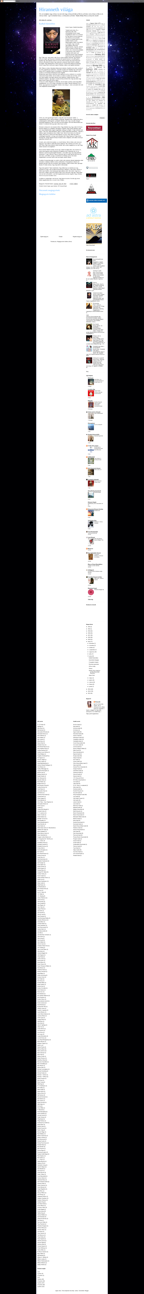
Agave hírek (94, 23)
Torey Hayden (40, 1238)
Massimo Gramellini (42, 1061)
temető (95, 92)
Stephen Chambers (42, 1198)
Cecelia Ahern (40, 796)
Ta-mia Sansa (40, 1211)
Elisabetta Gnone (41, 842)
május (90, 678)
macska (101, 73)
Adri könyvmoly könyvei (94, 468)
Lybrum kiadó (76, 802)
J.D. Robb (39, 894)
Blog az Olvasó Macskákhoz (95, 564)
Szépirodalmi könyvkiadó (79, 844)
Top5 (100, 38)
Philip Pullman (40, 1120)
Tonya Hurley (40, 1237)
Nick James (40, 1100)
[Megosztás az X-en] (73, 184)
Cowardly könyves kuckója (95, 577)
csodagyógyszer (89, 46)
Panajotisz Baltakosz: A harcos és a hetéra (98, 556)
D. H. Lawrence (41, 813)
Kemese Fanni (40, 977)
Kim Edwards (40, 993)
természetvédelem (101, 93)
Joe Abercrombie (41, 931)
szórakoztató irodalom (90, 90)
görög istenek (98, 59)
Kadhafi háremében (97, 293)
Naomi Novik (40, 1091)
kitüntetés (100, 69)
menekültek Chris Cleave (96, 77)
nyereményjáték (90, 81)
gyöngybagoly (89, 59)
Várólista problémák (92, 533)
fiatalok (87, 56)
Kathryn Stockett (41, 971)
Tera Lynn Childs (41, 1222)
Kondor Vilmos (40, 999)
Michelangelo (93, 32)
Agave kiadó (76, 732)
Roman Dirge (40, 1150)
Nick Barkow (40, 1098)
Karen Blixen (40, 962)
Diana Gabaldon (41, 831)
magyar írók (96, 75)
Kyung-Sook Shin (41, 1006)
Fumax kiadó (76, 761)
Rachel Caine (40, 1126)
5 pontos (39, 1286)
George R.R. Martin (42, 872)
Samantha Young (41, 1165)
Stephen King (40, 1202)
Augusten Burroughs (42, 770)
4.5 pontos (39, 1284)
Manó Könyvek (76, 811)
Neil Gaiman (40, 1095)
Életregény (101, 105)
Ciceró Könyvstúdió (78, 743)
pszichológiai (98, 83)
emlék (87, 52)
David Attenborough (42, 822)
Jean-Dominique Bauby (43, 918)
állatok (87, 106)
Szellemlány (89, 37)
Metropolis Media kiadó (78, 816)
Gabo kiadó (76, 765)
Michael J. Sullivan (42, 1076)
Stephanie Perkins (41, 1196)
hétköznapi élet (101, 63)
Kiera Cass (40, 991)
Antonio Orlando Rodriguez (43, 765)
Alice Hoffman (40, 735)
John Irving (40, 938)
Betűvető (90, 400)
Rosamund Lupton (41, 1152)
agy (90, 40)
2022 (89, 629)
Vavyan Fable (40, 1242)
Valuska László (41, 1240)
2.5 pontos (39, 1275)
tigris (89, 95)
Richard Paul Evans (42, 1143)
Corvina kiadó (76, 746)
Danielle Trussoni (41, 818)
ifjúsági (95, 65)
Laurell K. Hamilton (42, 1010)
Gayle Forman (40, 866)
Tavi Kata (39, 1220)
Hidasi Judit (40, 883)
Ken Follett (40, 979)
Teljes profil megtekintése (92, 713)
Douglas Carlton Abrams (43, 837)
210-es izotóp (92, 666)
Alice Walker (40, 737)
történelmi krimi (90, 99)
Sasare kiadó (76, 840)
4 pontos (39, 1282)
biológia (101, 41)
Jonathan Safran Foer (42, 945)
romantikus (98, 84)
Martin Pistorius (41, 1058)
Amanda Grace (41, 744)
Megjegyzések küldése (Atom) (64, 241)
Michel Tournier (41, 1078)
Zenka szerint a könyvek (94, 412)
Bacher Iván (40, 772)
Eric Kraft (39, 851)
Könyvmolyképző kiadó (78, 794)
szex (102, 89)
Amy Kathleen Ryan (42, 748)
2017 (89, 635)
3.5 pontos (39, 1281)
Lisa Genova (40, 1030)
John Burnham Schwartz (43, 934)
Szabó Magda (40, 1209)
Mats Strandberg (41, 1063)
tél (88, 97)
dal (95, 46)
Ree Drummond (41, 1139)
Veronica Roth (40, 1244)
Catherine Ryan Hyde (42, 794)
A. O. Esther (40, 724)
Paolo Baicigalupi (41, 1111)
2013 (89, 689)
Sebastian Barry (41, 1179)
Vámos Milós (40, 1250)
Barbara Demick (41, 774)
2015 (89, 639)
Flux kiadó (75, 759)
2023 (89, 626)
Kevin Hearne (40, 990)
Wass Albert (40, 1253)
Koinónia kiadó (76, 789)
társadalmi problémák (101, 95)
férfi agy (92, 56)
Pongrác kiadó (76, 839)
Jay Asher (39, 910)
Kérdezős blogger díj (99, 589)
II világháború (100, 28)
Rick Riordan (40, 1146)
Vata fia (95, 282)
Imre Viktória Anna (41, 888)
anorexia (101, 40)
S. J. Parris (40, 1159)
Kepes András (40, 984)
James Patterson (41, 897)
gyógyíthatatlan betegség (99, 57)
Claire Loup (40, 805)
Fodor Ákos (40, 857)
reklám (103, 83)
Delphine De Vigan (41, 829)
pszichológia (89, 83)
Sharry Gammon (41, 1185)
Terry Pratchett (41, 1224)
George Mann (40, 870)
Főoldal (60, 236)
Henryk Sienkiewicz (42, 881)
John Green (40, 936)
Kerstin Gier (40, 986)
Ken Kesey (40, 980)
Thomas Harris (94, 38)
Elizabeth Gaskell (41, 844)
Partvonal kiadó (77, 835)
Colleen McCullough (42, 809)
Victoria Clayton (41, 1246)
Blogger (86, 1290)
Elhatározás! (97, 510)
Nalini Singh (40, 1089)
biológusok (88, 43)
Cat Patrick (40, 792)
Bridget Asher (40, 783)
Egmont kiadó (76, 754)
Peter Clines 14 (97, 469)
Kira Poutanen (40, 997)
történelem (96, 97)
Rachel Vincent (41, 1128)
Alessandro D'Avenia (42, 732)
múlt (98, 80)
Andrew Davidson (41, 750)
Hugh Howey (40, 885)
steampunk (98, 87)
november (91, 645)
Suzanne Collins (41, 1207)
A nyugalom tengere (93, 662)
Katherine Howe (41, 969)
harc (102, 60)
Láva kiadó (75, 803)
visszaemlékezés (90, 103)
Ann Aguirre (40, 757)
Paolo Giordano (41, 1113)
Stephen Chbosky (41, 1200)
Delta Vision (76, 750)
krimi (87, 71)
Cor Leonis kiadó (77, 744)
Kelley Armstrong (41, 975)
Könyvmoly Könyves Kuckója (95, 509)
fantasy (98, 54)
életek (97, 106)
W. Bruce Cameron (41, 1251)
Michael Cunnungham (42, 1069)
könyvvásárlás (100, 72)
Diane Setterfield (41, 835)
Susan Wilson (40, 1205)
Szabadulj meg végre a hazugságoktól (98, 347)
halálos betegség (96, 60)
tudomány (93, 95)
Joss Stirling (40, 947)
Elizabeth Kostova (41, 846)
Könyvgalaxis (91, 423)
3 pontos (39, 1279)
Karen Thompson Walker (43, 966)
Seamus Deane (41, 1178)
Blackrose (90, 548)
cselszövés (101, 44)
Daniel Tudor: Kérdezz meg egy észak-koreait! (98, 392)
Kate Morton (40, 967)
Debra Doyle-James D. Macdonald (45, 827)
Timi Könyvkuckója (93, 531)
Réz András (40, 1157)
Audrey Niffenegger (42, 768)
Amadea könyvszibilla (93, 434)
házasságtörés (93, 63)
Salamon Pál (40, 1163)
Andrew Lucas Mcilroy (42, 752)
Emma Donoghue (41, 850)
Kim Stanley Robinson (42, 995)
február (91, 684)
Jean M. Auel (40, 914)
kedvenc (89, 69)
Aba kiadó (75, 726)
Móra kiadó (76, 820)
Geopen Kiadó (76, 768)
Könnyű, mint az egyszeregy (97, 336)
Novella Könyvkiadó (78, 822)
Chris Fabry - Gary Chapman (44, 802)
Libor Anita (39, 1023)
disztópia (89, 48)
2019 (89, 631)
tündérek (98, 99)
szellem (89, 89)
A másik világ (91, 389)
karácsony (99, 67)
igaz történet (54, 186)
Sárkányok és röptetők (98, 358)
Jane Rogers (40, 905)
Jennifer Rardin (41, 923)
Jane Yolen (40, 907)
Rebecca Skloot (41, 1137)
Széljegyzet (91, 570)
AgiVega (39, 726)
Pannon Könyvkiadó (78, 829)
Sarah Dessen (40, 1172)
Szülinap (88, 38)
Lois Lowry (40, 1034)
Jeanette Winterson (42, 920)
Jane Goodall (40, 903)
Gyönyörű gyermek (98, 435)
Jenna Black (40, 921)
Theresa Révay (41, 1227)
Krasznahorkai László (42, 1001)
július (90, 654)
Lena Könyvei (91, 537)
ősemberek (88, 109)
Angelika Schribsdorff (42, 755)
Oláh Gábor (40, 1104)
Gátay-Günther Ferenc (42, 877)
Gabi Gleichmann (41, 859)
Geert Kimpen (40, 868)
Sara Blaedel (40, 1168)
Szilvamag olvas (92, 520)
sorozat (92, 87)
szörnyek (103, 90)
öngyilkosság (91, 108)
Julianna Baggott (41, 953)
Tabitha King (40, 1213)
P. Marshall (40, 1109)
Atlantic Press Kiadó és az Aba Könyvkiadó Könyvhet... (94, 672)
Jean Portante (40, 916)
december (91, 643)
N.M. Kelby (40, 1087)
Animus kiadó (76, 735)
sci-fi (100, 86)
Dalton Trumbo (40, 814)
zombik (94, 105)
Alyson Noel (40, 743)
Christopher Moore (41, 803)
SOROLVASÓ (91, 457)
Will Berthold (40, 1255)
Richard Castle (40, 1141)
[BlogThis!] (72, 184)
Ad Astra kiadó (76, 728)
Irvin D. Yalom (40, 892)
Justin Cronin (40, 958)
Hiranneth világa (56, 9)
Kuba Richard (40, 1004)
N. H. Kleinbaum (41, 1085)
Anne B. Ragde (41, 759)
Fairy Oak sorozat (98, 26)
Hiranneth (97, 702)
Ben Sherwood (40, 778)
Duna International (77, 752)
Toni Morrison (40, 1235)
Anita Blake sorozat (90, 24)
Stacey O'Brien (41, 1192)
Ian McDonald (40, 886)
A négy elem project (93, 445)
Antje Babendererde (42, 763)
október (91, 647)
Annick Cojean (46, 186)
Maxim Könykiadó (77, 813)
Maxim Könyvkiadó (77, 814)
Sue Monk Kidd (41, 1203)
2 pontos (39, 1273)
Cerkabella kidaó (77, 741)
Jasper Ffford (40, 908)
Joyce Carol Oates (41, 949)
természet (100, 92)
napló (102, 80)
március (91, 682)
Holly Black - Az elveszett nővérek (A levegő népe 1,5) (98, 381)
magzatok (102, 75)
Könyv (92, 29)
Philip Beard (40, 1119)
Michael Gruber (41, 1073)
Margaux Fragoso (41, 1043)
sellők (87, 87)
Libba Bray (40, 1021)
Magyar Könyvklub (77, 809)
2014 (89, 641)
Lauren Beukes (41, 1012)
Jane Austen (40, 901)
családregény (94, 44)
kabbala (90, 67)
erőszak (99, 52)
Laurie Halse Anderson (42, 1014)
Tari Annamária (41, 1216)
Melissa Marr (40, 1067)
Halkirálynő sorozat (90, 28)
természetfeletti (90, 94)
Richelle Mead (40, 1144)
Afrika (87, 23)
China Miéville (40, 800)
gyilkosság (90, 57)
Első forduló (96, 324)
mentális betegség (91, 78)
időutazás (88, 65)
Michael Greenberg (41, 1071)
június (90, 656)
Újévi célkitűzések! (98, 413)
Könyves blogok (92, 502)
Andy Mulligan (40, 754)
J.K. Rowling (40, 896)
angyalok (95, 40)
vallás (103, 99)
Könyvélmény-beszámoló (94, 491)
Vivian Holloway (41, 1248)
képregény (88, 72)
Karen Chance (40, 964)
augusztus (92, 651)
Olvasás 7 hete (94, 34)
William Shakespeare (42, 1261)
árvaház (92, 106)
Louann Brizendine (41, 1036)
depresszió (100, 46)
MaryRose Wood (41, 1060)
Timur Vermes (40, 1233)
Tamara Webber (41, 1214)
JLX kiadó (75, 781)
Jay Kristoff (40, 912)
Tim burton (40, 1231)
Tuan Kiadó (76, 848)
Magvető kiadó (76, 807)
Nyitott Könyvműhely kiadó (79, 826)
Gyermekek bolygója (94, 660)
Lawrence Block (41, 1015)
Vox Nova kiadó (77, 851)
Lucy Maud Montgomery (43, 1039)
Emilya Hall (40, 848)
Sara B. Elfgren (41, 1167)
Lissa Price (40, 1032)
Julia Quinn (40, 951)
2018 (89, 633)
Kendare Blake (40, 982)
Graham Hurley (41, 873)
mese (97, 78)
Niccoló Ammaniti (41, 1097)
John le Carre (40, 944)
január (90, 686)
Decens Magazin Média (79, 748)
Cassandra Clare (41, 791)
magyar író (88, 75)
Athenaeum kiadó (77, 737)
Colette (39, 807)
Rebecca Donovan (41, 1135)
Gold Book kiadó (77, 770)
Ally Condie (40, 739)
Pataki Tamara (40, 1117)
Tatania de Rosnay (41, 1218)
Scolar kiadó (76, 842)
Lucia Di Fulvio (41, 1038)
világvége (101, 102)
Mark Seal (39, 1054)
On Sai (39, 1106)
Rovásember (96, 303)
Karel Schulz (40, 960)
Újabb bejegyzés (44, 236)
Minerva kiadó (76, 818)
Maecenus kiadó (77, 805)
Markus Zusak (40, 1056)
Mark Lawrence (41, 1050)
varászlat (101, 100)
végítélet (88, 105)
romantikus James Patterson (91, 86)
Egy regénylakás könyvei (94, 553)
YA (104, 38)
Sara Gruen (40, 1170)
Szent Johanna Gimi (98, 37)
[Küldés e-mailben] (70, 184)
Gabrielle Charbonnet (42, 861)
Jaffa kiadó (76, 783)
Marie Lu (39, 1045)
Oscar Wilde (40, 1108)
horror (87, 62)
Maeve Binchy (40, 1041)
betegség (95, 41)
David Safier (40, 826)
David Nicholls (40, 824)
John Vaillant (40, 942)
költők (95, 72)
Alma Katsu (40, 741)
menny (103, 77)
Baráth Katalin (40, 776)
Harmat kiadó (76, 776)
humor (92, 62)
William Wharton (41, 1262)
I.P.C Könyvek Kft (77, 778)
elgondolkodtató (90, 49)
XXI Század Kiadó (62, 186)
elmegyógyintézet (101, 49)
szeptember (92, 649)
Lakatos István (41, 1008)
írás (87, 108)
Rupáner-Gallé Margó (42, 1154)
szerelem (96, 89)
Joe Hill (39, 932)
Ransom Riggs (40, 1132)
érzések (102, 106)
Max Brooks (40, 1065)
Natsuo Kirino (40, 1093)
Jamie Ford (40, 899)
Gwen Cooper (40, 875)
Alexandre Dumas (41, 733)
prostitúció (102, 81)
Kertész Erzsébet (41, 988)
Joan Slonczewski (41, 927)
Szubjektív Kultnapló (93, 479)
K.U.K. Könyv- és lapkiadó (79, 785)
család (87, 44)
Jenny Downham (41, 925)
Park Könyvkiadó (77, 833)
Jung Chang (40, 956)
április (90, 680)
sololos (76, 1290)
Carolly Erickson (41, 787)
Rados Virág (40, 1130)
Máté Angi (39, 1084)
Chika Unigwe (40, 798)
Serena (90, 668)
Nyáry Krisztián (41, 1102)
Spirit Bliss (40, 1191)
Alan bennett (40, 730)
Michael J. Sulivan (41, 1074)
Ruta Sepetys (40, 1156)
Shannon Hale (40, 1183)
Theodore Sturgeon (42, 1226)
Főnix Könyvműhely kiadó (79, 763)
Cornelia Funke (41, 811)
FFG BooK (90, 378)
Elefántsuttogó (97, 492)
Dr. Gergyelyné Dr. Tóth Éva (44, 839)
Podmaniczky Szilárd (100, 35)
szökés (97, 90)
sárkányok (90, 92)
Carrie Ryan (40, 789)
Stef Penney (40, 1194)
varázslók (88, 102)
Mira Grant (39, 1080)
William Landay (41, 1259)
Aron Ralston (40, 767)
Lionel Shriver (40, 1028)
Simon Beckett (41, 1187)
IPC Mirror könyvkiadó (78, 780)
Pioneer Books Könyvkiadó (79, 837)
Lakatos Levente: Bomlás (93, 565)
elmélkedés (90, 50)
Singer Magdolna (41, 1189)
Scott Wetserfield (41, 1176)
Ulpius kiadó (76, 850)
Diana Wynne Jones (42, 833)
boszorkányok (95, 43)
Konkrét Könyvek (77, 791)
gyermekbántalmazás (100, 56)
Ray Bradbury (40, 1133)
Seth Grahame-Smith (42, 1181)
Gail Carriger (40, 862)
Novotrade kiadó (77, 824)
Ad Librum (75, 730)
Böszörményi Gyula (42, 785)
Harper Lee (40, 879)
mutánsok (93, 80)
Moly (99, 32)
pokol (97, 81)
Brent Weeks (40, 781)
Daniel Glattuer (41, 816)
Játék (87, 29)
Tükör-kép (90, 599)
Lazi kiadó (75, 796)
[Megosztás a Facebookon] (75, 184)
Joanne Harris (40, 929)
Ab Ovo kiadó (76, 724)
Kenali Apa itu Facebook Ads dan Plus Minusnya (98, 448)
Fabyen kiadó (76, 757)
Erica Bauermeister (42, 853)
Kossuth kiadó (76, 792)
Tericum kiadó (76, 846)
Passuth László (41, 1115)
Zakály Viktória (41, 1264)
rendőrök (90, 84)
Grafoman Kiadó (77, 772)
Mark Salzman (40, 1052)
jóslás (104, 65)
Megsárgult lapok (92, 588)
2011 (89, 693)
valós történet (91, 100)
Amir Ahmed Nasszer (42, 746)
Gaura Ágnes (40, 864)
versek (94, 102)
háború (98, 62)
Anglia (102, 23)
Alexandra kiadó (77, 733)
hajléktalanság (89, 60)
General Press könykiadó (79, 767)
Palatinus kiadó (77, 827)
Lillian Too (39, 1026)
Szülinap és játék (97, 270)
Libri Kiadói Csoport (78, 798)
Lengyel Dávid (40, 1019)
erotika (92, 52)
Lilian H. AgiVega (41, 1025)
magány (87, 77)
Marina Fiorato (40, 1047)
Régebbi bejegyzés (77, 236)
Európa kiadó (76, 755)
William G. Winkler (41, 1257)
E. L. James (40, 840)
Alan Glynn (40, 728)
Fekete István (40, 855)
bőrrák (102, 43)
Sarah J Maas (40, 1174)
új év (103, 108)
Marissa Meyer (41, 1049)
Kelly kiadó (76, 787)
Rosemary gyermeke (94, 664)
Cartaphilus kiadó (77, 739)
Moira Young (40, 1082)
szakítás (103, 87)
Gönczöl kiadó (76, 774)
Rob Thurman (40, 1148)
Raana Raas (40, 1124)
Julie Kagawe (40, 955)
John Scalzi (40, 940)
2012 (89, 691)
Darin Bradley (40, 820)
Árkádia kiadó (76, 855)
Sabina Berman (41, 1161)
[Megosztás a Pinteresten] (77, 184)
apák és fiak (88, 41)
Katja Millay (40, 973)
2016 (89, 637)
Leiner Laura (40, 1017)
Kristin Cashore (41, 1003)
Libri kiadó (75, 800)
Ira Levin (39, 890)
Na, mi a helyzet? (98, 424)
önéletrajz (98, 108)
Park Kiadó (76, 831)
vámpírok (100, 103)
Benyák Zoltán (40, 780)
